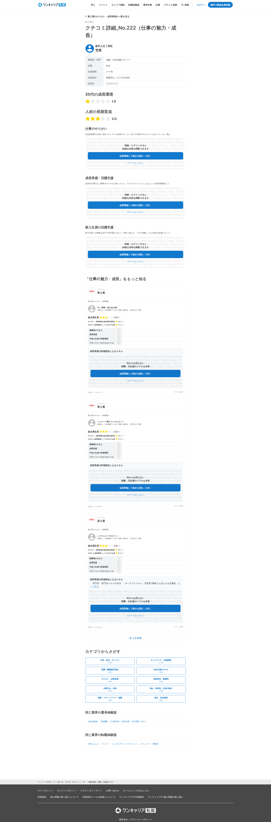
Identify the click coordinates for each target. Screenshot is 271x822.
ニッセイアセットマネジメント (125, 744)
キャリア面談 (118, 4)
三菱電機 (103, 721)
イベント (103, 4)
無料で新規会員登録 (220, 4)
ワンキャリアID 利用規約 (131, 797)
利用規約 (42, 797)
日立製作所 (114, 721)
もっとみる (135, 637)
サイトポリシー (45, 790)
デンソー (105, 744)
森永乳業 (125, 721)
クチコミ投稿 (170, 4)
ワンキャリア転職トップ (46, 782)
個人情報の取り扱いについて (64, 797)
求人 (93, 4)
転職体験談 (133, 4)
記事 (158, 4)
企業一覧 (60, 782)
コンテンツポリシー (67, 790)
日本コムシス (93, 744)
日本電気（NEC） (139, 721)
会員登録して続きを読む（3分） (136, 155)
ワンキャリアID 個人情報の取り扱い (165, 797)
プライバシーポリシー (141, 819)
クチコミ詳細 (178, 392)
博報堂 (155, 744)
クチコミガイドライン (91, 790)
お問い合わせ (112, 790)
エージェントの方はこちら (136, 790)
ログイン (201, 4)
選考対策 (147, 4)
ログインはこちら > (135, 163)
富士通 (67, 782)
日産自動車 (92, 721)
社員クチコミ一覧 (78, 782)
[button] (135, 347)
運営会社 (123, 819)
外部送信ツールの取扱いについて (98, 797)
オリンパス (145, 744)
